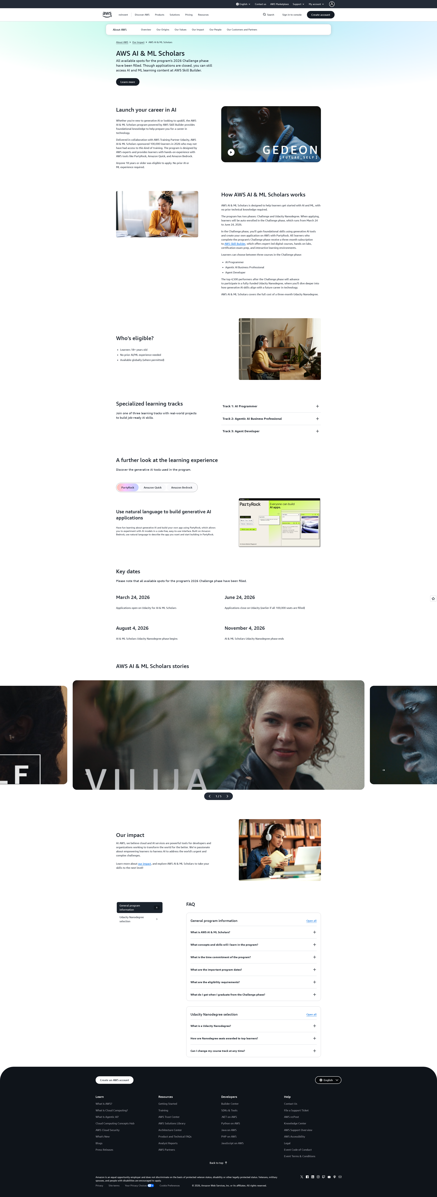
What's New (103, 1136)
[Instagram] (318, 1177)
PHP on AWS (229, 1136)
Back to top (216, 1163)
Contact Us (290, 1103)
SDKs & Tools (229, 1110)
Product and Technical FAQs (175, 1136)
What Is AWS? (104, 1103)
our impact (144, 863)
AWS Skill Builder (234, 243)
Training (163, 1110)
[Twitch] (323, 1177)
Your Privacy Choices (136, 1185)
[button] (142, 15)
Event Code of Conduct (298, 1149)
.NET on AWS (229, 1117)
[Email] (340, 1177)
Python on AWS (230, 1123)
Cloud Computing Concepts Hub (115, 1123)
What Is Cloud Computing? (112, 1110)
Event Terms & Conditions (299, 1156)
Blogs (99, 1143)
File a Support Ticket (296, 1110)
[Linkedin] (312, 1177)
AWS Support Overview (298, 1130)
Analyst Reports (168, 1143)
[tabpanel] (218, 523)
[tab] (128, 487)
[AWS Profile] (332, 4)
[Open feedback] (433, 599)
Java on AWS (229, 1130)
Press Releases (104, 1149)
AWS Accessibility (294, 1136)
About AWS (122, 42)
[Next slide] (229, 796)
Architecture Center (170, 1130)
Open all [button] (311, 920)
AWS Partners (166, 1149)
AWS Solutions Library (171, 1123)
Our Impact (138, 42)
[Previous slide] (208, 796)
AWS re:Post (291, 1117)
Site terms (114, 1185)
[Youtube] (329, 1177)
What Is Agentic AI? (107, 1117)
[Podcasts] (334, 1177)
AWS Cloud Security (107, 1130)
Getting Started (167, 1103)
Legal (287, 1143)
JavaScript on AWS (232, 1143)
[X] (301, 1177)
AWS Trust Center (169, 1117)
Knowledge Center (295, 1123)
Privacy (99, 1185)
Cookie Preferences (170, 1185)
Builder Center (230, 1103)
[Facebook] (307, 1177)
